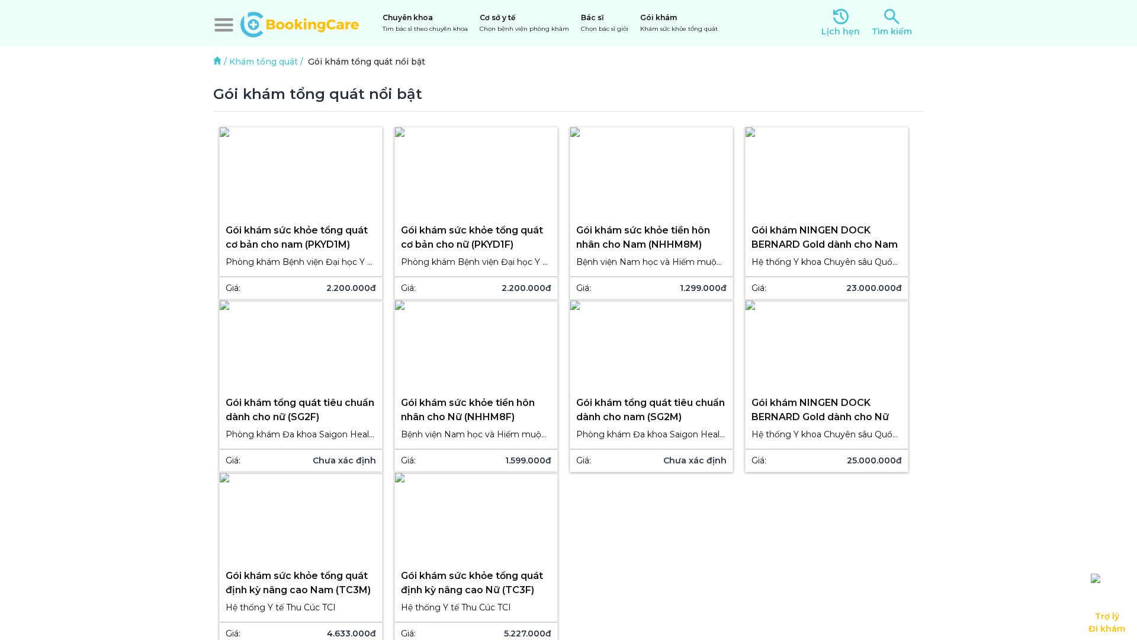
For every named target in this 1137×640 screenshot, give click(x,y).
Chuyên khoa (425, 23)
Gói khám (679, 23)
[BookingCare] (299, 23)
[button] (224, 25)
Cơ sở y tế (524, 23)
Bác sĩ (604, 23)
